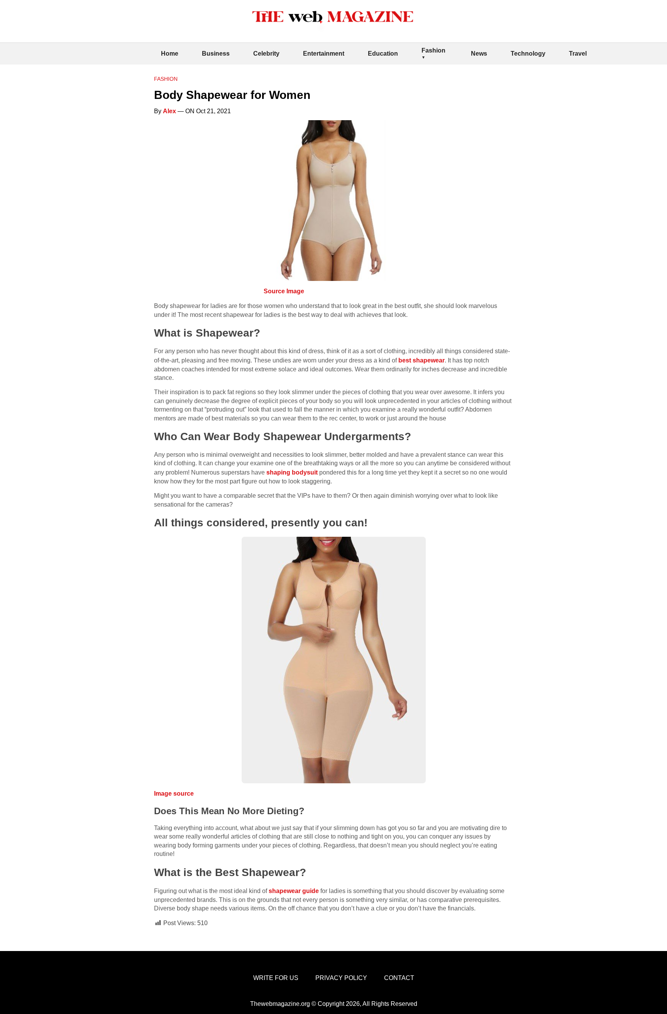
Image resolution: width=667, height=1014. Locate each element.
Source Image (284, 291)
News (479, 53)
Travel (578, 53)
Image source (174, 793)
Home (169, 53)
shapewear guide (294, 891)
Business (216, 53)
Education (383, 53)
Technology (528, 53)
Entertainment (323, 53)
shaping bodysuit (292, 472)
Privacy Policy (341, 978)
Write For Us (275, 978)
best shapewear (421, 360)
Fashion (433, 50)
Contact (399, 978)
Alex (169, 111)
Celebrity (266, 53)
